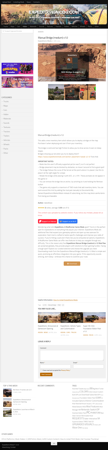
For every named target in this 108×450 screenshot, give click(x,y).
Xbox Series (85, 428)
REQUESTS (78, 418)
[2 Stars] (39, 207)
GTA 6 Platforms (8, 439)
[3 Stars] (41, 207)
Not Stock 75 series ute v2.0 (22, 390)
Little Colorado (98, 404)
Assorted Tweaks (78, 389)
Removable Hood (87, 416)
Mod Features (92, 406)
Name (42, 363)
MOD (84, 407)
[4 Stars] (42, 207)
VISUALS (89, 424)
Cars (18, 26)
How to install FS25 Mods (70, 439)
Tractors (58, 26)
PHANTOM (95, 412)
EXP (98, 395)
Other (97, 26)
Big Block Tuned (98, 389)
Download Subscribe (89, 395)
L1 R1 (44, 305)
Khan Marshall (76, 404)
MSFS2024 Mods (34, 439)
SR (98, 418)
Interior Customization (94, 401)
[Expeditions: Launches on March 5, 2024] (7, 412)
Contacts (36, 2)
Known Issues (86, 404)
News (29, 2)
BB (91, 388)
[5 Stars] (43, 207)
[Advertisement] (72, 117)
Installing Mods (18, 2)
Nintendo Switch (88, 409)
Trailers (66, 26)
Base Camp (86, 389)
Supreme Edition (77, 422)
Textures (50, 26)
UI (63, 305)
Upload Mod (6, 2)
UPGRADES (78, 424)
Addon (25, 26)
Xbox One (77, 427)
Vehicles (74, 26)
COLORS (84, 391)
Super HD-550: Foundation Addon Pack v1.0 (92, 328)
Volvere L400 (97, 425)
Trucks (5, 26)
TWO (59, 305)
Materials (33, 26)
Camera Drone (75, 392)
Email (75, 363)
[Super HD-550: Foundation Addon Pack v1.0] (94, 317)
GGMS (98, 397)
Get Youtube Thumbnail (90, 439)
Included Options (78, 401)
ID (102, 398)
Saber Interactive (90, 419)
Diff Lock (78, 395)
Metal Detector (77, 407)
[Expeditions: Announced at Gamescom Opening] (49, 317)
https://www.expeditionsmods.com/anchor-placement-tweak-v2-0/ (64, 157)
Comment (43, 348)
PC (88, 412)
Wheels (82, 26)
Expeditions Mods (8, 445)
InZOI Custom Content (50, 439)
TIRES (86, 422)
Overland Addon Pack (79, 413)
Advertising (6, 447)
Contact (13, 447)
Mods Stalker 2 (21, 439)
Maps (12, 26)
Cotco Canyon (93, 392)
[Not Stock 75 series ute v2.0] (7, 393)
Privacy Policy (65, 370)
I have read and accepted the (57, 370)
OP (98, 409)
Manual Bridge (52, 305)
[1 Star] (38, 207)
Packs (90, 26)
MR (79, 410)
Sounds (41, 26)
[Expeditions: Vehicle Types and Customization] (72, 317)
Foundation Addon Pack (87, 398)
